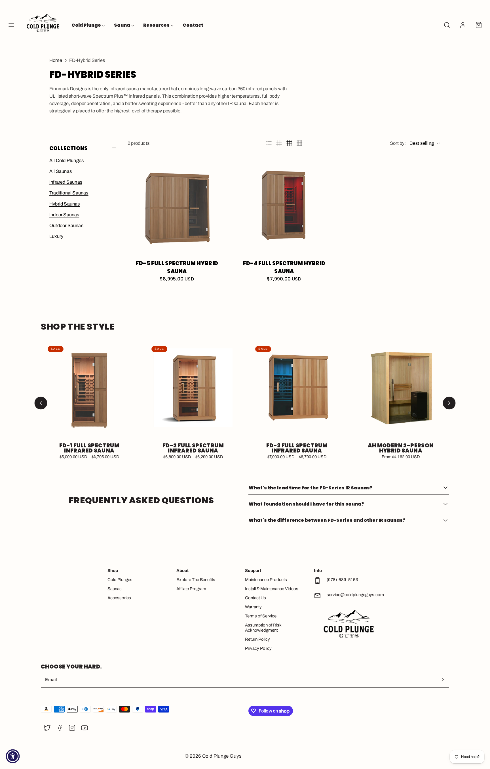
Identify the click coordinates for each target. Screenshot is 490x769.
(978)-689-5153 (342, 579)
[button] (11, 25)
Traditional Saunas (68, 192)
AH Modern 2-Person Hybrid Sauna (401, 448)
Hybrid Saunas (64, 204)
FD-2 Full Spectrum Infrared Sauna (193, 448)
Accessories (119, 598)
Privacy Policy (258, 648)
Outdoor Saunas (66, 225)
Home (55, 60)
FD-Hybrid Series (87, 60)
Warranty (253, 607)
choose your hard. (71, 666)
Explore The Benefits (195, 579)
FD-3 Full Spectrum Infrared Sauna (297, 448)
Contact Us (255, 598)
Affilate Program (191, 588)
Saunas (114, 588)
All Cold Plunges (66, 160)
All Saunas (60, 171)
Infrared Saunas (65, 182)
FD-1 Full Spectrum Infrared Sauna (89, 448)
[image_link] (177, 206)
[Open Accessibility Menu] (13, 756)
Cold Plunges (119, 579)
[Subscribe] (443, 680)
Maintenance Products (266, 579)
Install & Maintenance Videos (271, 588)
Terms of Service (260, 616)
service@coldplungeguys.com (355, 594)
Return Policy (257, 639)
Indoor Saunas (64, 214)
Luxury (56, 236)
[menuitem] (88, 25)
